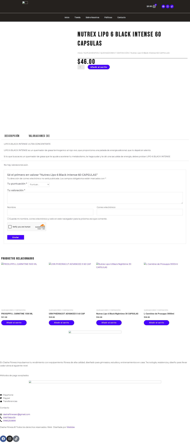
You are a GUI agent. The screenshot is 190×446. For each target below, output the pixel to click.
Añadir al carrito (98, 67)
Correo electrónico (106, 207)
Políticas (108, 17)
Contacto (121, 17)
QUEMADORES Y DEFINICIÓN (114, 53)
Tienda (77, 17)
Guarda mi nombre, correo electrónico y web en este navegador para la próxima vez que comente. (58, 219)
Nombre (11, 207)
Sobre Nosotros (92, 17)
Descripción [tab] (12, 136)
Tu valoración (16, 190)
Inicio (67, 17)
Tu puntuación (17, 183)
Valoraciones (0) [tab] (39, 136)
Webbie (71, 427)
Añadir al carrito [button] (13, 322)
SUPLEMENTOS (91, 53)
